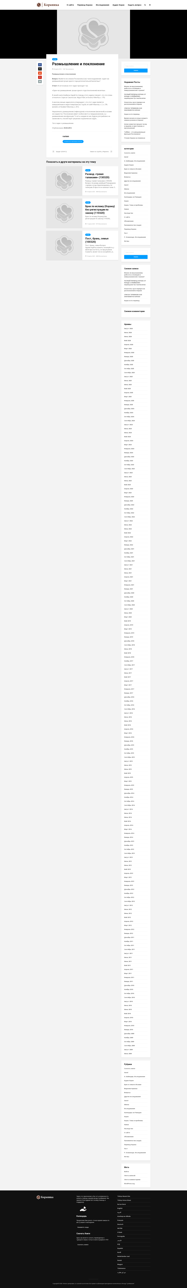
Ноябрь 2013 (128, 845)
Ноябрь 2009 (128, 1037)
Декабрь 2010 (129, 985)
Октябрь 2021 (129, 557)
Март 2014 (128, 829)
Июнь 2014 (128, 817)
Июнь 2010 (128, 1009)
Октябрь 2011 (129, 945)
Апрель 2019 (128, 625)
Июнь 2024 (128, 433)
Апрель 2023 (128, 489)
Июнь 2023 (128, 481)
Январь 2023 (128, 501)
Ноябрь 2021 (128, 553)
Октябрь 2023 (129, 465)
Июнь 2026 (128, 336)
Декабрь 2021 (129, 549)
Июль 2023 (128, 477)
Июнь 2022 (128, 529)
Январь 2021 (128, 589)
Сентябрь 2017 (129, 665)
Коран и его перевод (131, 114)
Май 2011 (127, 965)
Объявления (128, 221)
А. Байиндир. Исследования (134, 161)
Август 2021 (128, 565)
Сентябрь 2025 (129, 372)
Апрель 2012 (128, 921)
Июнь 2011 (128, 961)
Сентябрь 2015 (129, 757)
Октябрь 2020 (129, 601)
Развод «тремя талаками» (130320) (97, 176)
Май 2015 (127, 773)
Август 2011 (128, 953)
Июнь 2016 (128, 721)
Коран (126, 201)
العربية (119, 1212)
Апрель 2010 (128, 1017)
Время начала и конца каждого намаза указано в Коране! (136, 119)
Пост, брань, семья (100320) (96, 240)
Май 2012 (127, 917)
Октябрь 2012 (129, 897)
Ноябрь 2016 (128, 701)
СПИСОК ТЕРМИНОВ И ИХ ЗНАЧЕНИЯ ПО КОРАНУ (133, 109)
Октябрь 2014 (129, 801)
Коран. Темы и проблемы (133, 205)
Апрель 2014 (128, 825)
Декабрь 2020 (129, 593)
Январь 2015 (128, 789)
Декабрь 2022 (129, 505)
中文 (118, 1244)
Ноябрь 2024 (128, 413)
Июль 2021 (128, 569)
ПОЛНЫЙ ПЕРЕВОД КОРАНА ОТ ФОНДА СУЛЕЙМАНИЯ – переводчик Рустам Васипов (135, 96)
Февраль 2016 (129, 737)
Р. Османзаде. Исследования (135, 237)
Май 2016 (127, 725)
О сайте (70, 5)
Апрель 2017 (128, 681)
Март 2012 (128, 925)
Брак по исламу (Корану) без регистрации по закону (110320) (100, 209)
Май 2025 (127, 388)
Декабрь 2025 (129, 360)
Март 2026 (128, 348)
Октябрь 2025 (129, 368)
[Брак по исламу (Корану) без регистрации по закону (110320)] (64, 213)
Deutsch (120, 1224)
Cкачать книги (129, 153)
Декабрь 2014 (129, 793)
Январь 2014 (128, 837)
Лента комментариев (132, 1179)
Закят (126, 185)
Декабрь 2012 (129, 889)
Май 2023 (127, 485)
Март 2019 (128, 629)
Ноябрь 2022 (128, 509)
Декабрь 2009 (129, 1033)
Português (121, 1236)
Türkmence (121, 1268)
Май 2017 (127, 677)
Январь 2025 (128, 405)
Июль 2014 (128, 813)
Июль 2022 (128, 525)
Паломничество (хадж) (132, 225)
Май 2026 (127, 340)
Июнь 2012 (128, 913)
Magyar (120, 1264)
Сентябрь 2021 (129, 561)
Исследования (102, 5)
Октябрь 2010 (129, 993)
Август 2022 (128, 521)
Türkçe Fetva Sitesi (124, 1200)
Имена (126, 189)
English (119, 1208)
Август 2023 (128, 473)
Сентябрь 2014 (129, 805)
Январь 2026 (128, 356)
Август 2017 (128, 669)
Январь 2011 (128, 981)
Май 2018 (127, 653)
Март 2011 (128, 973)
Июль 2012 (128, 909)
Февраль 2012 (129, 929)
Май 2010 (127, 1013)
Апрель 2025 (128, 392)
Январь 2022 (128, 545)
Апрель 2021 (128, 577)
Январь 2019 (128, 637)
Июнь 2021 (128, 573)
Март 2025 (128, 396)
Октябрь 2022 (129, 513)
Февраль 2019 (129, 633)
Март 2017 (128, 685)
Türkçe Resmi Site (123, 1196)
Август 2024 (128, 425)
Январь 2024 (128, 453)
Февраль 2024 (129, 449)
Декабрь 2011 (129, 937)
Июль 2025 (128, 380)
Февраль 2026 (129, 352)
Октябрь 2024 (129, 417)
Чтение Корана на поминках (134, 138)
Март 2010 (128, 1021)
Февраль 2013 (129, 881)
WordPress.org (129, 1183)
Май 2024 (127, 437)
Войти (126, 1171)
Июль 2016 (128, 717)
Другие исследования (132, 181)
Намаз (126, 209)
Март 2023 (128, 493)
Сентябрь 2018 (129, 645)
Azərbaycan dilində (124, 1216)
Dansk (119, 1260)
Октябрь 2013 (129, 849)
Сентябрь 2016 (129, 709)
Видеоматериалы (130, 173)
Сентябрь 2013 (129, 853)
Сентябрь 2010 (129, 997)
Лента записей (129, 1175)
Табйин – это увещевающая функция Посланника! (134, 133)
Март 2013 (128, 877)
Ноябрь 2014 (128, 797)
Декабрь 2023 (129, 457)
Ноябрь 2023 (128, 461)
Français (120, 1220)
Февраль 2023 (129, 497)
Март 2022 (128, 541)
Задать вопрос (134, 5)
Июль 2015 (128, 765)
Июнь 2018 (128, 649)
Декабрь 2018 (129, 641)
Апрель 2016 (128, 729)
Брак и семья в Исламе (132, 169)
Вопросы (127, 177)
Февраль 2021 (129, 585)
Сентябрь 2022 (129, 517)
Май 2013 (127, 869)
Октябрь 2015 (129, 753)
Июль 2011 (128, 957)
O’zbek (119, 1232)
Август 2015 (128, 761)
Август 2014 (128, 809)
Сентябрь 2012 (129, 901)
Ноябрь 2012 (128, 893)
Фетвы (54, 59)
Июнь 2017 (128, 673)
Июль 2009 (128, 1053)
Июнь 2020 (128, 613)
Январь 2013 (128, 885)
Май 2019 (127, 621)
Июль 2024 (128, 429)
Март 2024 (128, 445)
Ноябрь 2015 (128, 749)
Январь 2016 (128, 741)
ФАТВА (119, 1228)
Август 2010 (128, 1001)
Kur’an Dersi (121, 1204)
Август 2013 (128, 857)
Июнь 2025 (128, 384)
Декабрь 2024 (129, 409)
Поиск (136, 70)
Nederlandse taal (123, 1256)
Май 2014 (127, 821)
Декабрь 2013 (129, 841)
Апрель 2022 (128, 537)
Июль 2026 (128, 332)
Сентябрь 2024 (129, 421)
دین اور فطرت (121, 1272)
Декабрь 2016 (129, 697)
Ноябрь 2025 (128, 364)
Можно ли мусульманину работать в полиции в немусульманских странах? (134, 88)
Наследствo (128, 213)
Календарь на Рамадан (132, 197)
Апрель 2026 (128, 344)
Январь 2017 (128, 693)
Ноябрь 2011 (128, 941)
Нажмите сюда (83, 1227)
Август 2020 (128, 609)
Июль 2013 (128, 861)
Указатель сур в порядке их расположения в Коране (134, 103)
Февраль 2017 (129, 689)
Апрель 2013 (128, 873)
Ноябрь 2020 (128, 597)
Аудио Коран (118, 5)
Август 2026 (128, 328)
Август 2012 (128, 905)
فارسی (119, 1240)
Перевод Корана (84, 5)
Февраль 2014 (129, 833)
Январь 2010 (128, 1029)
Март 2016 (128, 733)
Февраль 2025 (129, 400)
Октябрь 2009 (129, 1041)
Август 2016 (128, 713)
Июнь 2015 (128, 769)
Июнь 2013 (128, 865)
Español (120, 1248)
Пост (126, 233)
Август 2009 (128, 1049)
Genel (126, 157)
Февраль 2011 (129, 977)
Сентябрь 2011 (129, 949)
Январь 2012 (128, 933)
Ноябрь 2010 (128, 989)
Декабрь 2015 (129, 745)
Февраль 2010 (129, 1025)
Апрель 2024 (128, 441)
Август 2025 (128, 376)
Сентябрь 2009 (129, 1045)
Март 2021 (128, 581)
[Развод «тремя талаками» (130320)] (64, 181)
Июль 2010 (128, 1005)
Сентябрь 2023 (129, 469)
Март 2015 (128, 781)
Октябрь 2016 (129, 705)
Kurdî (119, 1252)
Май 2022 (127, 533)
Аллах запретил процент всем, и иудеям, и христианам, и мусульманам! (135, 126)
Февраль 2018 (129, 657)
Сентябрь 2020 (129, 605)
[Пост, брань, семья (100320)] (64, 245)
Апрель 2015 (128, 777)
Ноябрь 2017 (128, 661)
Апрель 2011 (128, 969)
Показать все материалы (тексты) (73, 141)
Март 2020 (128, 617)
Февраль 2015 (129, 785)
